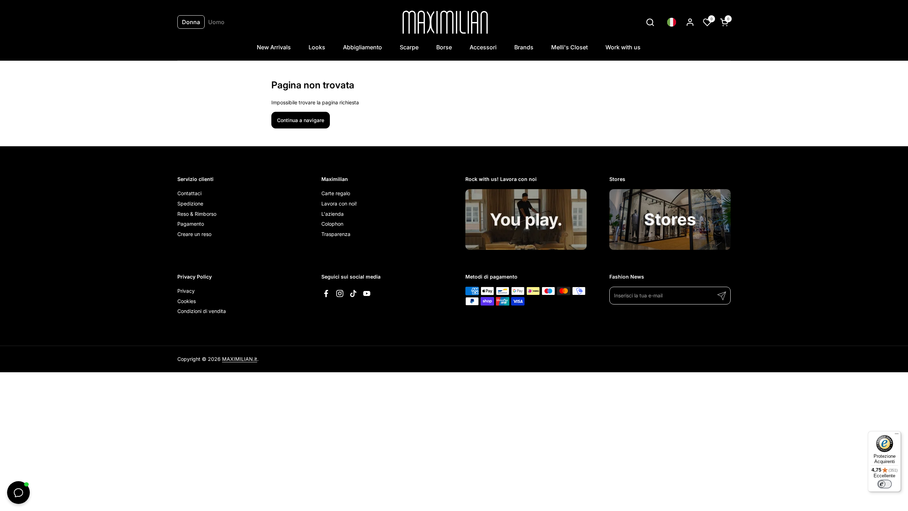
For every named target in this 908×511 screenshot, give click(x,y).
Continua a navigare (300, 120)
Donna (191, 22)
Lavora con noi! (339, 203)
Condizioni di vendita (201, 311)
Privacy (186, 291)
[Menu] (896, 435)
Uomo (216, 22)
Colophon (332, 224)
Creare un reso (194, 234)
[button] (650, 22)
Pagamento (190, 224)
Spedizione (190, 203)
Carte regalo (335, 193)
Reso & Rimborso (196, 214)
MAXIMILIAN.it (239, 359)
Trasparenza (335, 234)
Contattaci (189, 193)
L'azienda (332, 214)
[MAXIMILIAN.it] (445, 22)
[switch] (884, 484)
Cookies (186, 301)
